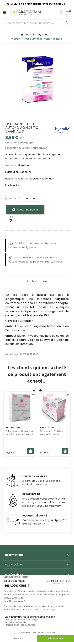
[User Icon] (61, 12)
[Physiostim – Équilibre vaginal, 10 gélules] (54, 407)
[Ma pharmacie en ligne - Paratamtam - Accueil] (26, 12)
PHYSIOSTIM (47, 427)
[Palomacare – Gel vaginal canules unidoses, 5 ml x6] (19, 407)
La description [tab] (37, 281)
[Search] (66, 23)
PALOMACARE (13, 427)
